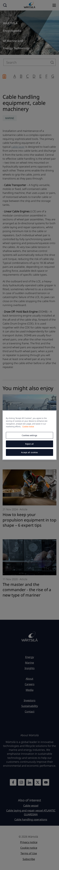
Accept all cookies (29, 452)
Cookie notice (28, 426)
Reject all (29, 444)
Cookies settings (29, 435)
